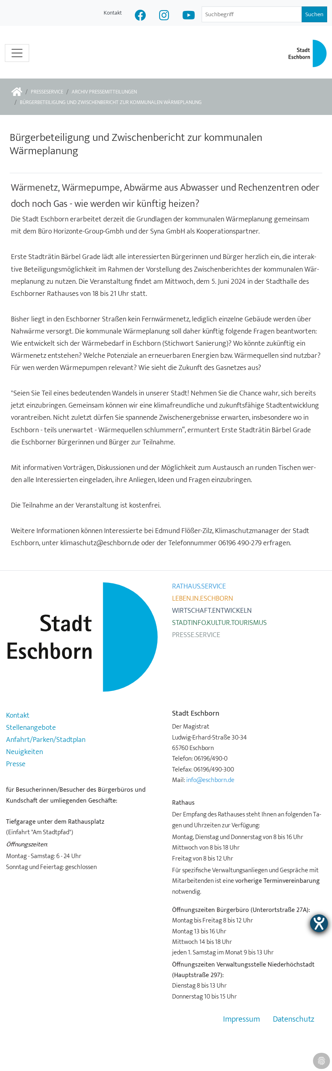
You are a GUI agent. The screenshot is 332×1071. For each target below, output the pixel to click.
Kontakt (113, 12)
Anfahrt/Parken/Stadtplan (45, 740)
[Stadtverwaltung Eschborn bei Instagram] (164, 16)
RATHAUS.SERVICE (199, 586)
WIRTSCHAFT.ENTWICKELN (212, 611)
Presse (16, 764)
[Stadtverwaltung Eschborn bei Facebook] (140, 16)
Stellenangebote (31, 728)
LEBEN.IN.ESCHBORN (202, 599)
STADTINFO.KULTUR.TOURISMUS (219, 623)
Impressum (241, 1019)
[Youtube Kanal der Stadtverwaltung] (189, 16)
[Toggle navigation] (17, 53)
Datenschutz (293, 1019)
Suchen (314, 14)
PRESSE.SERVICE (196, 635)
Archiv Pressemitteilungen (104, 92)
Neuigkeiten (24, 752)
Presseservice (47, 92)
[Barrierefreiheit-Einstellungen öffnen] (319, 923)
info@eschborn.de (210, 780)
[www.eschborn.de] (16, 92)
